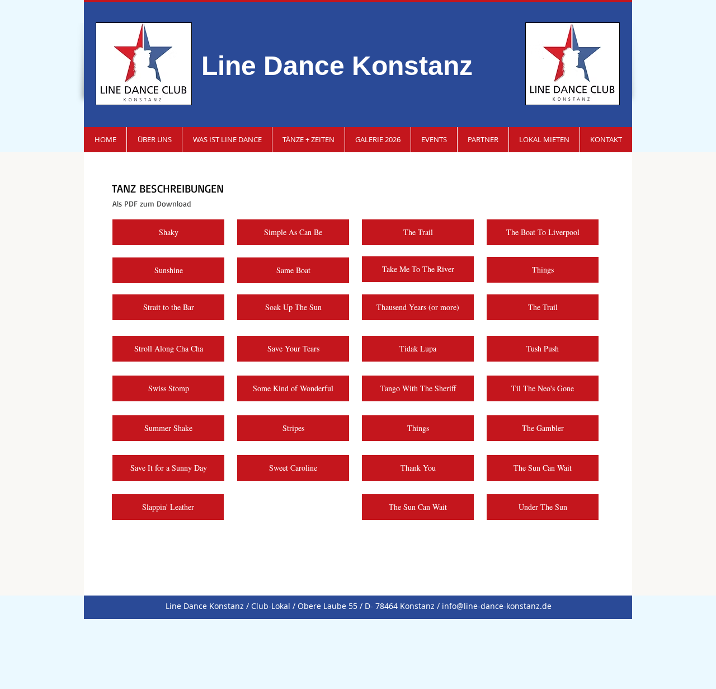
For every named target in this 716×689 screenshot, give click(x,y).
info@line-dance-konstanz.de (497, 606)
